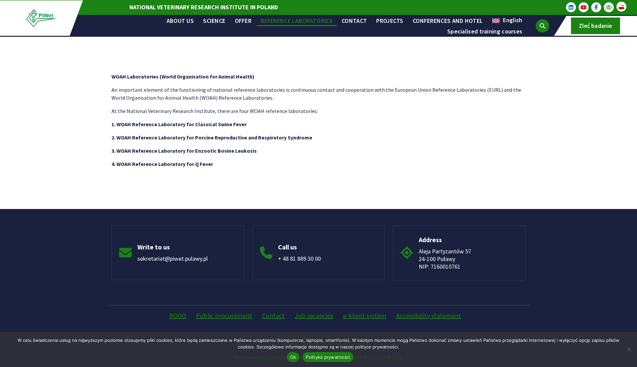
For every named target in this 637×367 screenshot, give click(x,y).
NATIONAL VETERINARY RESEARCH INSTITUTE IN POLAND (203, 7)
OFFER (243, 21)
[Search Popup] (542, 25)
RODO (177, 315)
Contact (273, 315)
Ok (293, 357)
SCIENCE (214, 21)
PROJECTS (389, 21)
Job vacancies (314, 315)
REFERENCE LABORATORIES (296, 21)
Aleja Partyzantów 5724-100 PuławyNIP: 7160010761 (445, 258)
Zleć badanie (595, 25)
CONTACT (354, 21)
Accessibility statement (428, 315)
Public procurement (224, 315)
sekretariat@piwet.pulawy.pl (172, 258)
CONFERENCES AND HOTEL (448, 21)
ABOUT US (180, 21)
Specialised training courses (484, 31)
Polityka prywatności (328, 357)
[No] (628, 349)
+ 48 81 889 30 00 (299, 258)
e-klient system (364, 315)
